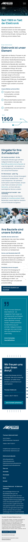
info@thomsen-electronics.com (13, 392)
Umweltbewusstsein (14, 198)
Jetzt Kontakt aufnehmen (14, 402)
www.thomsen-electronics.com (11, 450)
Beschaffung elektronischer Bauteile (12, 164)
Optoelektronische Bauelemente (11, 465)
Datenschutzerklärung (6, 539)
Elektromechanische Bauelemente (12, 463)
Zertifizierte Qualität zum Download (11, 289)
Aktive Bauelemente (8, 459)
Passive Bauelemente (8, 461)
